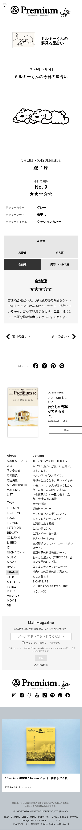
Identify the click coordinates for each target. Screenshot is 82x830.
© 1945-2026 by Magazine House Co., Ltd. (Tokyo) (41, 811)
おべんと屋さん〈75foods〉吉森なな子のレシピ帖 (53, 559)
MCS (58, 820)
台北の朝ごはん (42, 528)
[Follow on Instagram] (14, 695)
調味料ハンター (42, 508)
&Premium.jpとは (17, 463)
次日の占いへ (60, 336)
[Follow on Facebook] (68, 695)
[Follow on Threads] (29, 695)
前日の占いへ (21, 336)
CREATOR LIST (14, 492)
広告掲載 (12, 480)
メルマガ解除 (41, 664)
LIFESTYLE (14, 508)
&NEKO (12, 542)
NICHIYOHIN (16, 552)
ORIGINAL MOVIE (14, 598)
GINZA (55, 817)
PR (9, 605)
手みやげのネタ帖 (43, 538)
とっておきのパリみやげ (47, 518)
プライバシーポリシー (39, 648)
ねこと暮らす (41, 576)
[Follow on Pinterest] (60, 695)
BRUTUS (15, 817)
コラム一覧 (39, 591)
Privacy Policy (48, 824)
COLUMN (13, 537)
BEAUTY (12, 532)
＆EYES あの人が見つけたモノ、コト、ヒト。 (53, 468)
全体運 (41, 241)
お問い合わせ (63, 824)
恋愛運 (22, 252)
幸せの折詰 (39, 503)
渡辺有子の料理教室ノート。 (50, 552)
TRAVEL (12, 522)
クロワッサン (44, 817)
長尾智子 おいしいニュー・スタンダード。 (53, 545)
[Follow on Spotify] (52, 695)
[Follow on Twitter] (22, 695)
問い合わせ (13, 470)
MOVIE (12, 562)
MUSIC (11, 557)
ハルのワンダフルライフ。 (49, 475)
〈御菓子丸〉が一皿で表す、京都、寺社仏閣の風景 (51, 496)
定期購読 (12, 475)
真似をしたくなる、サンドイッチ (53, 480)
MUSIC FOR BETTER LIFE (50, 586)
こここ (51, 820)
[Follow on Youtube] (37, 695)
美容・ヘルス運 (59, 264)
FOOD (11, 518)
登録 (41, 657)
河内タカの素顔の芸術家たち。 (51, 571)
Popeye (25, 820)
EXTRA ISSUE (11, 589)
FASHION (13, 513)
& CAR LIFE (40, 581)
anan (6, 817)
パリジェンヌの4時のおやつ (49, 513)
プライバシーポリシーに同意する (43, 643)
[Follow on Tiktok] (45, 695)
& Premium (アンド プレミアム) (41, 11)
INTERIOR (14, 527)
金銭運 (22, 264)
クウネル (74, 817)
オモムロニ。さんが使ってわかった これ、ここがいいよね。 (53, 487)
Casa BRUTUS (29, 817)
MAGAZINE (15, 582)
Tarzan (34, 820)
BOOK (11, 567)
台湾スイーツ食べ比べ (46, 533)
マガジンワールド (21, 824)
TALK (10, 577)
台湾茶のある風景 (43, 523)
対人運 (60, 252)
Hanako (64, 817)
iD (8, 547)
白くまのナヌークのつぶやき (50, 566)
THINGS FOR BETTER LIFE (51, 461)
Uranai (12, 572)
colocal (42, 820)
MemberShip (17, 485)
